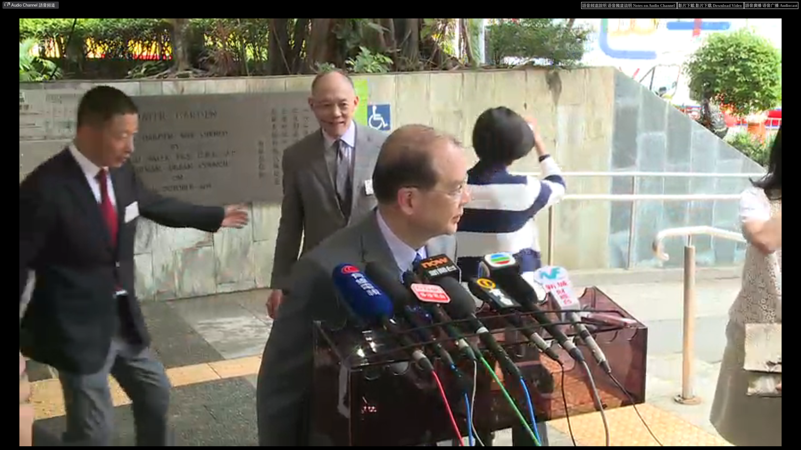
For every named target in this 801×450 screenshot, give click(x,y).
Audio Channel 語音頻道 (32, 5)
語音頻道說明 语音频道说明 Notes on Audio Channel (629, 5)
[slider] (381, 441)
